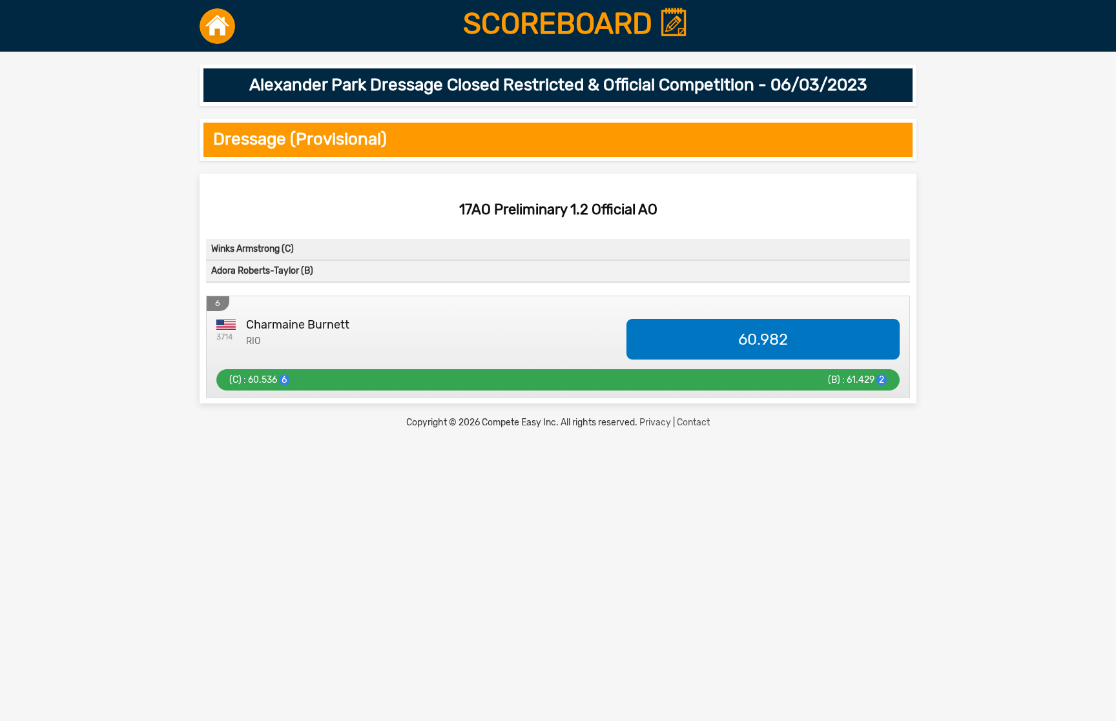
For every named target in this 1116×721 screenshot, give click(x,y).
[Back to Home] (217, 26)
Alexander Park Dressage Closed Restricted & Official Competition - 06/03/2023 (558, 85)
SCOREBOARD (561, 24)
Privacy (655, 422)
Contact (693, 422)
